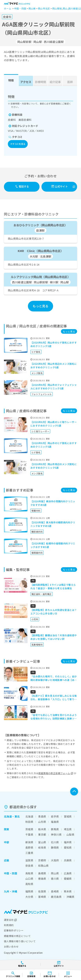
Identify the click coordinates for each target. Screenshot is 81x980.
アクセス (25, 82)
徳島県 (42, 878)
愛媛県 (68, 878)
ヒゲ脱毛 (35, 351)
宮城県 (68, 816)
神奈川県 (56, 834)
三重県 (29, 853)
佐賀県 (42, 891)
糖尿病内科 (37, 531)
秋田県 (29, 822)
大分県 (29, 897)
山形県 (42, 822)
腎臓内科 (35, 510)
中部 (6, 842)
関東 (6, 829)
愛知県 (68, 847)
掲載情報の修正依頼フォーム (54, 773)
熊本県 (68, 891)
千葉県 (29, 834)
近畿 (6, 860)
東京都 (42, 834)
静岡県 (55, 847)
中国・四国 (10, 873)
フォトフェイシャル (41, 394)
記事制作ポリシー (13, 930)
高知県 (29, 884)
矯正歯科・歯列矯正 (41, 594)
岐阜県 (42, 847)
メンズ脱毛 (37, 373)
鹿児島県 (56, 897)
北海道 (8, 816)
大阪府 (55, 860)
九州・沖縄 (10, 891)
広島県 (68, 873)
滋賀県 (29, 860)
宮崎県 (42, 897)
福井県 (68, 842)
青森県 (42, 816)
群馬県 (55, 829)
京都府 (42, 860)
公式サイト (61, 186)
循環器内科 (37, 552)
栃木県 (42, 829)
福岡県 (29, 891)
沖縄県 (70, 897)
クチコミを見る (17, 143)
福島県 (55, 822)
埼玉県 (68, 829)
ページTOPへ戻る (74, 791)
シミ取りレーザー (40, 431)
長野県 (29, 847)
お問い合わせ (11, 946)
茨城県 (29, 829)
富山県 (42, 842)
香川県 (55, 878)
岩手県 (55, 816)
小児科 (34, 619)
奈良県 (29, 865)
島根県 (42, 873)
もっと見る (41, 306)
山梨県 (70, 834)
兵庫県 (68, 860)
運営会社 (9, 919)
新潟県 (29, 842)
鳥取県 (29, 873)
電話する (24, 186)
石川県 (55, 842)
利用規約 (9, 925)
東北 (17, 816)
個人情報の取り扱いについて (20, 941)
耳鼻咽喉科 (37, 644)
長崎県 (55, 891)
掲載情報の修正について (17, 936)
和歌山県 (43, 865)
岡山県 (55, 873)
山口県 (29, 878)
